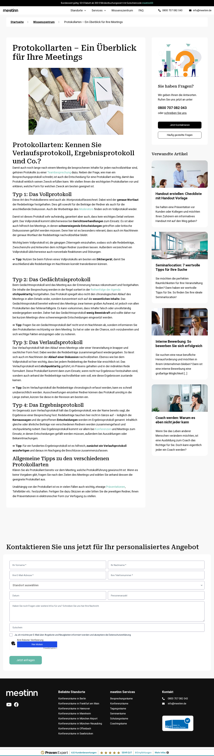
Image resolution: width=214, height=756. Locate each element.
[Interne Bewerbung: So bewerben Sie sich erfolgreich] (180, 326)
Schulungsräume (119, 718)
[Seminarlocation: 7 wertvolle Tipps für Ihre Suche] (180, 251)
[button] (84, 10)
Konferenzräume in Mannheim (74, 713)
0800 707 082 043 (172, 108)
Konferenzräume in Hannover (74, 708)
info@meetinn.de (177, 703)
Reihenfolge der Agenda (105, 289)
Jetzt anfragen (25, 660)
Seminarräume (118, 713)
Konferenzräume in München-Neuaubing (80, 723)
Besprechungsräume (121, 698)
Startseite (17, 22)
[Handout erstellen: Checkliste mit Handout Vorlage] (180, 179)
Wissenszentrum (44, 22)
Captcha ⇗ (50, 648)
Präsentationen (115, 486)
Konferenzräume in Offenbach (74, 728)
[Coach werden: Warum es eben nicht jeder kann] (180, 404)
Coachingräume (118, 723)
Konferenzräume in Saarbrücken (75, 733)
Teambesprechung (59, 172)
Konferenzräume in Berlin (72, 698)
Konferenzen (103, 429)
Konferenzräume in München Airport (77, 718)
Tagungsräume (118, 708)
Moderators (86, 209)
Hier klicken (37, 644)
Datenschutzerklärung (120, 635)
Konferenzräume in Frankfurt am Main (78, 703)
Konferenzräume (119, 703)
